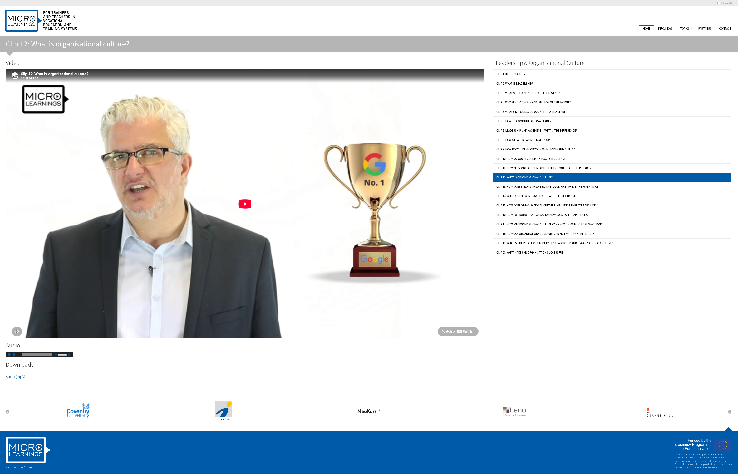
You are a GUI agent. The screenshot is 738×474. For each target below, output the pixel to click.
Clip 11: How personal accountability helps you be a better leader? (544, 168)
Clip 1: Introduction (510, 74)
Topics (685, 28)
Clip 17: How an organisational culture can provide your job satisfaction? (549, 224)
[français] (722, 3)
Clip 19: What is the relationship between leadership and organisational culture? (554, 243)
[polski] (726, 3)
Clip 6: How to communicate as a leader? (524, 121)
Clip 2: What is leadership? (514, 83)
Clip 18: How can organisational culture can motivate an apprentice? (545, 233)
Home (646, 28)
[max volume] (69, 354)
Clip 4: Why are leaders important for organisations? (534, 102)
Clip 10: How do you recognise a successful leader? (532, 159)
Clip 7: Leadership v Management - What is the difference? (536, 130)
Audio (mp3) (15, 376)
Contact (725, 28)
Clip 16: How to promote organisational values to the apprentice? (543, 215)
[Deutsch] (730, 3)
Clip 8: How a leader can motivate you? (523, 140)
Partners (704, 28)
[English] (718, 3)
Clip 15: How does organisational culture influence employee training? (547, 205)
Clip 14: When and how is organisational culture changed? (537, 196)
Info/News (665, 28)
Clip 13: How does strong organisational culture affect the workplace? (548, 186)
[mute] (55, 354)
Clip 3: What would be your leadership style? (528, 93)
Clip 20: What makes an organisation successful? (530, 252)
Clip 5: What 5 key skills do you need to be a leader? (532, 112)
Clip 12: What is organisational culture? (524, 177)
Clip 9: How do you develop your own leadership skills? (535, 149)
